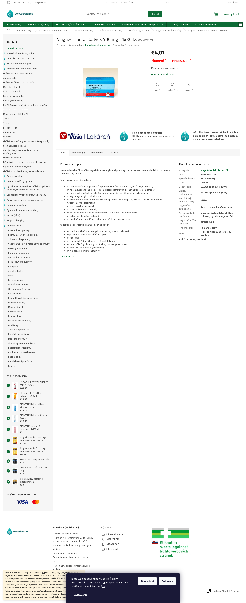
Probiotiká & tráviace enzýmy (23, 298)
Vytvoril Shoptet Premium (227, 591)
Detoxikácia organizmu (19, 348)
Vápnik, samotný (11, 91)
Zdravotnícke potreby (19, 239)
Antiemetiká (9, 132)
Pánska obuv (14, 316)
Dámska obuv (15, 311)
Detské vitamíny (16, 293)
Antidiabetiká (10, 78)
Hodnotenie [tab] (97, 153)
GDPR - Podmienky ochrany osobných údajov (72, 547)
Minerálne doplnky (12, 87)
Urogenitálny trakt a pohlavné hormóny (26, 195)
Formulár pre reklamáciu (65, 553)
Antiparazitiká (14, 225)
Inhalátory (13, 325)
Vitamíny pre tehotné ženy (21, 343)
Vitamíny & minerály (18, 284)
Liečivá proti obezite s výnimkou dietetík (23, 171)
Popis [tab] (63, 153)
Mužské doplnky (16, 307)
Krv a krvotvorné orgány (19, 63)
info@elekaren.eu (115, 534)
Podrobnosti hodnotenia (97, 45)
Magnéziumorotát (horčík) (16, 114)
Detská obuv (14, 357)
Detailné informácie (161, 74)
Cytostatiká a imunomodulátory (23, 210)
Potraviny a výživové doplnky (23, 235)
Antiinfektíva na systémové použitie (25, 200)
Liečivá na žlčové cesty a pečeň (19, 82)
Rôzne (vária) (13, 215)
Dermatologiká (14, 176)
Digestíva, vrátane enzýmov (17, 167)
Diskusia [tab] (114, 153)
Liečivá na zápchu (12, 157)
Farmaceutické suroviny (20, 262)
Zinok (6, 118)
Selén (6, 123)
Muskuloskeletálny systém (20, 53)
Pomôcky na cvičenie (19, 334)
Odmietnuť (147, 581)
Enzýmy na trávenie (18, 280)
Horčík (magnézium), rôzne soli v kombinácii (25, 105)
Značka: (126, 45)
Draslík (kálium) (10, 128)
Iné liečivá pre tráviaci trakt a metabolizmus (25, 162)
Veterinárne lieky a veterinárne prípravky (29, 244)
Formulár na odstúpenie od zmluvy (70, 557)
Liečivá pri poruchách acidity (17, 73)
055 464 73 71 (113, 544)
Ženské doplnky (16, 271)
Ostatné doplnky (16, 302)
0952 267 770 (112, 539)
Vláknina (12, 275)
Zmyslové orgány (16, 220)
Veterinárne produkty (19, 257)
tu (103, 586)
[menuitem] (14, 24)
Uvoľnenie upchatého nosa (21, 352)
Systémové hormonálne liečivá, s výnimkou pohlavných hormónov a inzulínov (29, 188)
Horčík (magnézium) (13, 100)
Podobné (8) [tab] (78, 153)
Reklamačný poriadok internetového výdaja (71, 567)
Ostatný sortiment (17, 248)
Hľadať (155, 13)
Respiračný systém (16, 205)
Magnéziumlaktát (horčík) (16, 109)
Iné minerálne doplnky (14, 96)
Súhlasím (167, 581)
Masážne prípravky (17, 339)
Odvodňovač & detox (19, 289)
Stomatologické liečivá (14, 146)
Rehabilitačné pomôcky (20, 361)
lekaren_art (112, 549)
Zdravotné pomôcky (18, 329)
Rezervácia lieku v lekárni (119, 2)
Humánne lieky (15, 48)
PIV (54, 561)
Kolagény (13, 266)
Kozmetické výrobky (18, 230)
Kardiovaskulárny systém (19, 181)
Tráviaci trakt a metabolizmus (22, 69)
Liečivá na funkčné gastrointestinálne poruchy (26, 141)
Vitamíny (7, 136)
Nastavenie (80, 595)
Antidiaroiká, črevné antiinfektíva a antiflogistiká (20, 152)
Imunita (12, 366)
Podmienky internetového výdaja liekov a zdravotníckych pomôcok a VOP (73, 539)
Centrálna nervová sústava (20, 58)
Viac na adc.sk (67, 256)
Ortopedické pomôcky (19, 320)
